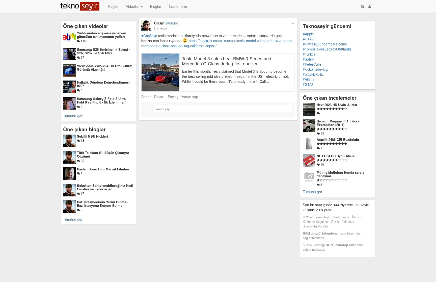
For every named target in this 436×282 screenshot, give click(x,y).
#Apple (308, 33)
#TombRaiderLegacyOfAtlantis (327, 49)
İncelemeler (178, 6)
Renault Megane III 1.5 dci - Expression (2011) (338, 123)
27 (82, 57)
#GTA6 (308, 84)
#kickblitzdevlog (315, 69)
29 (82, 160)
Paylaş (173, 96)
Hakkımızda (341, 217)
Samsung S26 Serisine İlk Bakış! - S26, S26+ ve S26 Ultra (103, 51)
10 (322, 164)
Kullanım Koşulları (315, 221)
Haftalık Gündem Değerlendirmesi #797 (103, 84)
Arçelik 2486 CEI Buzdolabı (338, 139)
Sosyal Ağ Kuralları (316, 226)
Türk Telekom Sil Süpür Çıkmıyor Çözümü (103, 154)
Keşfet (113, 6)
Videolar (133, 6)
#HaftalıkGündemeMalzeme (325, 43)
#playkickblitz (313, 74)
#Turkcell (310, 54)
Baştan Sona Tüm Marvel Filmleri (103, 169)
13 (322, 133)
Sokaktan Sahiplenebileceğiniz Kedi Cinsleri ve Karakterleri (105, 187)
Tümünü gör (73, 115)
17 (82, 193)
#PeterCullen (313, 64)
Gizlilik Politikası (342, 221)
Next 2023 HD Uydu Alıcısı (337, 104)
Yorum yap (189, 96)
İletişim (357, 217)
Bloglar (155, 6)
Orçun (166, 22)
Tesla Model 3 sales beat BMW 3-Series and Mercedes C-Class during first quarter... (226, 61)
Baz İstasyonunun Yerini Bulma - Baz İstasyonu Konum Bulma (102, 203)
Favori (159, 96)
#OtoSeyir (149, 35)
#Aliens (308, 79)
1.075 (84, 41)
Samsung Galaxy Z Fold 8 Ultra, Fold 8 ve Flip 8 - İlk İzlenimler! (102, 100)
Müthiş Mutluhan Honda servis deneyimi (340, 174)
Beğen (146, 96)
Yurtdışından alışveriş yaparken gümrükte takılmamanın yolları (101, 35)
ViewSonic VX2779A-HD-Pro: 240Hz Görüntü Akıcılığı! (104, 67)
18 (82, 140)
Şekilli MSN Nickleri (92, 136)
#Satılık (308, 59)
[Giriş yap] (369, 6)
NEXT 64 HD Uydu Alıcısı (336, 155)
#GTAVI (309, 38)
